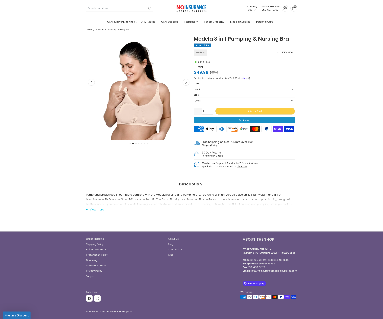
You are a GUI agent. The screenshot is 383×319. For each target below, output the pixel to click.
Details (219, 155)
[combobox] (116, 8)
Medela (200, 52)
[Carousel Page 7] (147, 143)
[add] (209, 111)
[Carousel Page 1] (130, 143)
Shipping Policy (209, 145)
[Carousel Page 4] (138, 143)
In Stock (204, 61)
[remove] (198, 111)
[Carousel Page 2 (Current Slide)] (133, 143)
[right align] (186, 82)
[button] (17, 315)
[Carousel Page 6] (144, 143)
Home (89, 29)
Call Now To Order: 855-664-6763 (270, 8)
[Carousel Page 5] (141, 143)
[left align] (91, 82)
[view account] (285, 8)
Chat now (242, 166)
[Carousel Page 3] (136, 143)
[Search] (150, 8)
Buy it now (244, 120)
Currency (252, 6)
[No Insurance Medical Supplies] (191, 8)
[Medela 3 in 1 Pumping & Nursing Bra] (139, 87)
